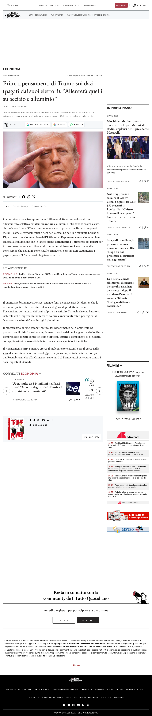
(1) (94, 398)
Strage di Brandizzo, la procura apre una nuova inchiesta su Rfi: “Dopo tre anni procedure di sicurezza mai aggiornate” (121, 249)
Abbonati (121, 5)
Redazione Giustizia (118, 266)
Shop (80, 5)
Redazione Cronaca (118, 227)
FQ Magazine (70, 5)
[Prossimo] (99, 391)
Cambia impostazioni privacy (66, 689)
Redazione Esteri (117, 312)
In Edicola (43, 5)
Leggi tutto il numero (128, 419)
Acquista (92, 437)
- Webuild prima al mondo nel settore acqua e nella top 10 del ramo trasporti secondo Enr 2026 (127, 494)
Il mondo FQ (89, 5)
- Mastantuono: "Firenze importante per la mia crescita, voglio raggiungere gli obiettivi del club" (127, 478)
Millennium (59, 5)
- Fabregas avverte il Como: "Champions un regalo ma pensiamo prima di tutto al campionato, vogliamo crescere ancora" (127, 469)
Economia (11, 69)
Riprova (76, 665)
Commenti (12, 197)
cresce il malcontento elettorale (59, 348)
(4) (148, 227)
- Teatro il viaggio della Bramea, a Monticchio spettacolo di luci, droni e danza (125, 453)
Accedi (64, 620)
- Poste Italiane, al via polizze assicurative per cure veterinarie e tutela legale (127, 486)
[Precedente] (6, 391)
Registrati (88, 620)
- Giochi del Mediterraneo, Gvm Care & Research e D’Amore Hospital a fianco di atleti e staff (127, 445)
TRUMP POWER (41, 420)
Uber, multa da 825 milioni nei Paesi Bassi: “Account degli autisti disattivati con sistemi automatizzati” (37, 387)
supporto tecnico (44, 655)
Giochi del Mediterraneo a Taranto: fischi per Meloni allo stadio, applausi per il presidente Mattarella (128, 127)
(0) (78, 400)
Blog (51, 5)
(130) (147, 312)
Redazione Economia (15, 107)
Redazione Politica (118, 181)
